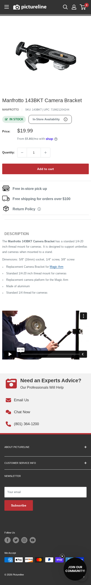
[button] (75, 569)
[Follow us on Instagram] (24, 540)
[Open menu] (6, 7)
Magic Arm (56, 266)
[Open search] (65, 7)
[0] (83, 7)
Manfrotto (10, 109)
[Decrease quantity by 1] (22, 152)
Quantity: (8, 152)
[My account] (74, 7)
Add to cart (45, 169)
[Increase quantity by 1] (45, 152)
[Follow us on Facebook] (7, 540)
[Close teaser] (62, 556)
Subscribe (18, 505)
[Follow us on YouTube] (33, 540)
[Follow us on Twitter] (16, 540)
